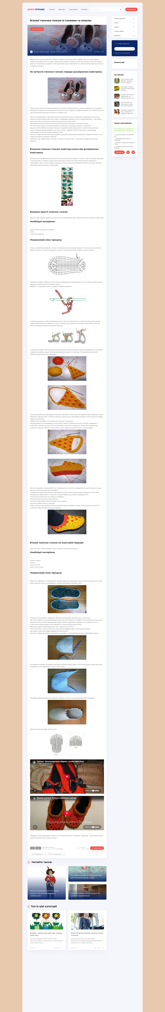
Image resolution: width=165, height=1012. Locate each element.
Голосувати (119, 152)
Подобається (40, 854)
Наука (116, 27)
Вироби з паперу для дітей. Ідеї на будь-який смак (46, 934)
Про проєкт (73, 9)
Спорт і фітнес (119, 31)
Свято (116, 23)
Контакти (84, 9)
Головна (52, 9)
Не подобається (58, 854)
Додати (85, 848)
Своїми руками (119, 18)
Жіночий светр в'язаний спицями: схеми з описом (87, 934)
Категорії (61, 9)
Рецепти (117, 35)
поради (36, 9)
